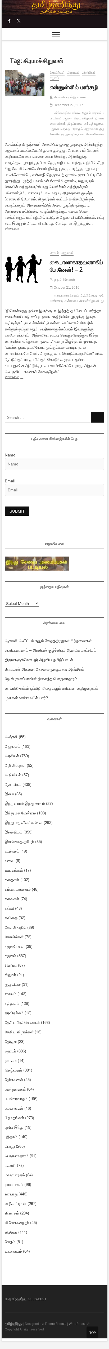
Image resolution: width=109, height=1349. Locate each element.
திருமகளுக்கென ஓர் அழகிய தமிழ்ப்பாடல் (39, 659)
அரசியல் (12, 755)
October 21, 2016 (66, 287)
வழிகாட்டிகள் (15, 1203)
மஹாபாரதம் (15, 1174)
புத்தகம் (11, 1136)
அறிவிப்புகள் (15, 765)
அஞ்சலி (11, 736)
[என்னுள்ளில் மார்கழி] (24, 83)
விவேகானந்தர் (17, 1222)
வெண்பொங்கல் (96, 134)
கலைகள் (12, 898)
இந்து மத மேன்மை (20, 812)
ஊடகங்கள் (14, 870)
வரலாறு (11, 1193)
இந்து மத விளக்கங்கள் (24, 822)
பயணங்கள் (14, 1108)
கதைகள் (12, 879)
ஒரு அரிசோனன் (64, 279)
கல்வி (9, 908)
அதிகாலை (91, 129)
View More (20, 229)
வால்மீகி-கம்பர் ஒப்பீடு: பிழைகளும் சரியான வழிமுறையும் (51, 688)
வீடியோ (11, 1232)
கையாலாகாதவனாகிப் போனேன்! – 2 (76, 265)
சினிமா (11, 965)
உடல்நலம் (12, 851)
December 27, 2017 (68, 105)
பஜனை (67, 118)
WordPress (77, 1323)
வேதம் (10, 1241)
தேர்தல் (11, 1041)
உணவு (10, 860)
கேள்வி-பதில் (15, 927)
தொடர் (54, 253)
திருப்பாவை (75, 124)
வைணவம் (13, 1251)
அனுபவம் (73, 72)
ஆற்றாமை (71, 301)
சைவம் (10, 993)
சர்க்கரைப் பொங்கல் (67, 113)
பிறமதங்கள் (14, 1117)
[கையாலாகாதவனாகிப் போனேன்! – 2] (24, 266)
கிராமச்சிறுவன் (84, 118)
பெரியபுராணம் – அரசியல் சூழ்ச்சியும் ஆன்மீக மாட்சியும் (50, 650)
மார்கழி (65, 129)
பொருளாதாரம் (17, 1155)
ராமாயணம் (14, 1184)
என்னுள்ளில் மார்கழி (74, 87)
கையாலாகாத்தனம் (66, 295)
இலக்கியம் (13, 832)
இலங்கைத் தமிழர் (19, 841)
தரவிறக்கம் (14, 1012)
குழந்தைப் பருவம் (72, 134)
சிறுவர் (86, 113)
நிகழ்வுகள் (13, 1070)
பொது (10, 1146)
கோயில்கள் (57, 72)
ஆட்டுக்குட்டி (88, 295)
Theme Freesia (55, 1323)
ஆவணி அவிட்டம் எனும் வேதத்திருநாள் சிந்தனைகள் (48, 640)
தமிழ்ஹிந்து (13, 1323)
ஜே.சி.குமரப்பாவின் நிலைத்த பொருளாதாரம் (41, 678)
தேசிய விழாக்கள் (19, 1031)
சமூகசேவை (15, 946)
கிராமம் (97, 113)
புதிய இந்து (14, 1127)
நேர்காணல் (14, 1079)
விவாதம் (12, 1213)
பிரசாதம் (77, 129)
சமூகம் (54, 78)
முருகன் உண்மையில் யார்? (26, 697)
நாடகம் (11, 1060)
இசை (9, 793)
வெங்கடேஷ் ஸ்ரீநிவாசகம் (70, 97)
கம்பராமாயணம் (18, 889)
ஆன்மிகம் (89, 72)
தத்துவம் (12, 1003)
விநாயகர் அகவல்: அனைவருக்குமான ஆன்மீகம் (44, 669)
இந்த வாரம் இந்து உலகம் (25, 803)
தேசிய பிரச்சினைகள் (22, 1022)
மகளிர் (10, 1165)
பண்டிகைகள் (15, 1089)
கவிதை (11, 917)
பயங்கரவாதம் (16, 1098)
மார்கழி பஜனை (94, 124)
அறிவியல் (13, 774)
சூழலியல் (13, 984)
